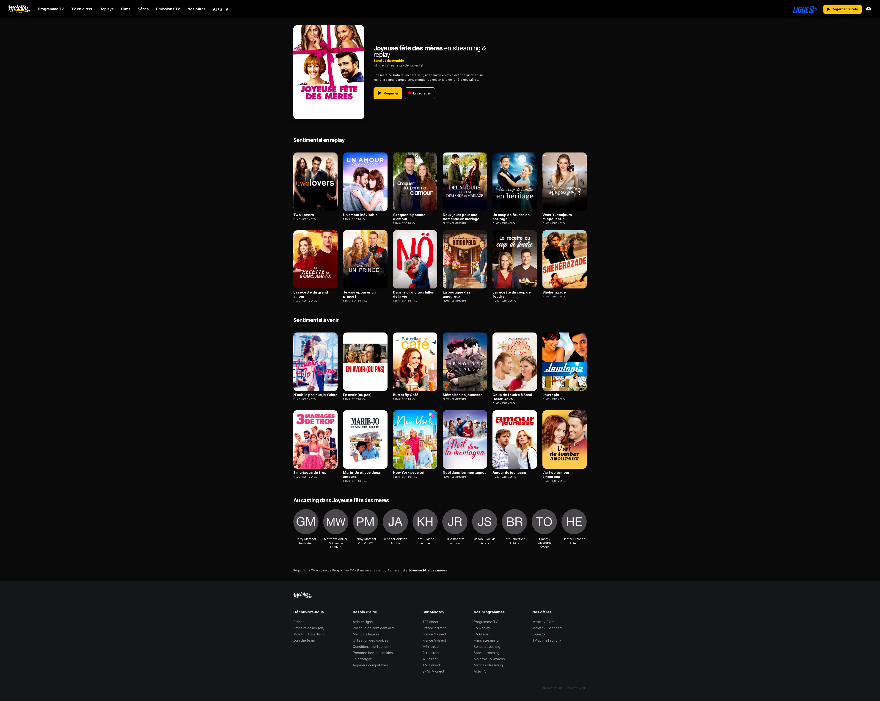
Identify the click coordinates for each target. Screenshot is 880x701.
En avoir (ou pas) (357, 395)
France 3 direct (434, 634)
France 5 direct (434, 640)
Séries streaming (487, 646)
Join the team (304, 640)
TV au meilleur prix (546, 640)
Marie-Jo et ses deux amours (361, 475)
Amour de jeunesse (509, 473)
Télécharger (362, 659)
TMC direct (431, 665)
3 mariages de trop (310, 473)
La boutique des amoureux (457, 294)
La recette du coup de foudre (511, 294)
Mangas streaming (488, 665)
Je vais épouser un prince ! (359, 294)
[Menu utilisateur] (868, 9)
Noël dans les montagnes (465, 473)
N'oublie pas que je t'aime (315, 395)
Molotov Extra (543, 622)
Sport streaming (486, 653)
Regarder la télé (845, 9)
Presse (299, 622)
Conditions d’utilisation (370, 646)
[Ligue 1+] (805, 9)
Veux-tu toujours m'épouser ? (557, 217)
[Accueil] (18, 9)
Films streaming (486, 640)
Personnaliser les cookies (373, 653)
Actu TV (480, 671)
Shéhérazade (554, 292)
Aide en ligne (363, 622)
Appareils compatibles (370, 665)
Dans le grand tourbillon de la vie (413, 294)
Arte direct (431, 653)
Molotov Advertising (309, 634)
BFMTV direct (433, 671)
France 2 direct (434, 628)
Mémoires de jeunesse (463, 395)
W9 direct (430, 659)
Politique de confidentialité (374, 628)
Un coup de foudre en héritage (511, 217)
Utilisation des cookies (370, 640)
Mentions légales (366, 634)
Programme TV (486, 622)
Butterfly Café (405, 395)
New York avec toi (408, 473)
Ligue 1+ (539, 634)
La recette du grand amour (310, 294)
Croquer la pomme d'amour (409, 217)
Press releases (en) (308, 628)
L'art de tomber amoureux (556, 475)
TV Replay (482, 628)
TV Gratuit (482, 634)
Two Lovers (303, 215)
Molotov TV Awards (489, 659)
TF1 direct (430, 622)
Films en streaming (388, 65)
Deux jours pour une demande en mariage (461, 217)
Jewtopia (550, 395)
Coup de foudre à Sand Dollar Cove (512, 397)
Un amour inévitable (360, 215)
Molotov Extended (547, 628)
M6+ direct (431, 646)
